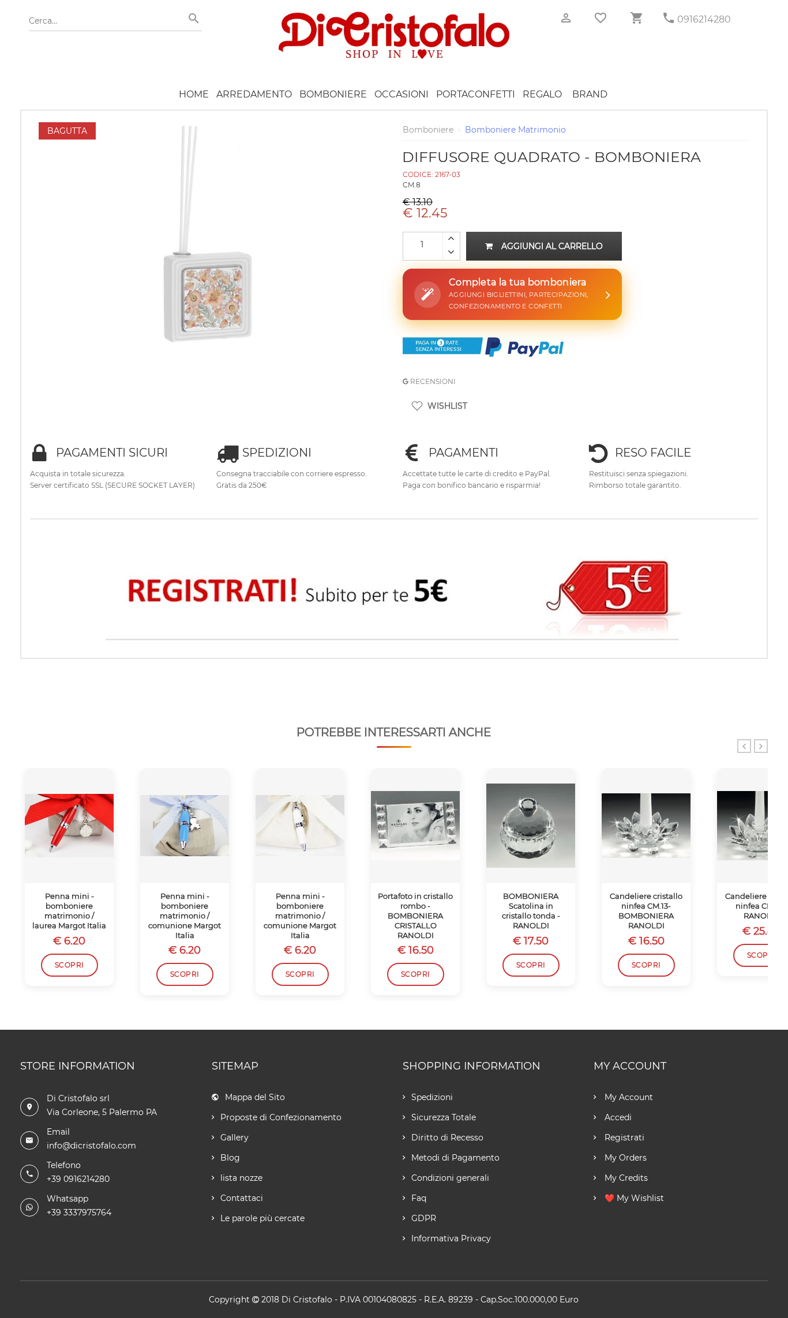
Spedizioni (432, 1097)
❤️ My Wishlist (633, 1198)
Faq (418, 1198)
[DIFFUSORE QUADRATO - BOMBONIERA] (212, 128)
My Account (627, 1097)
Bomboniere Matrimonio (515, 130)
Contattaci (241, 1198)
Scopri (69, 965)
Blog (230, 1158)
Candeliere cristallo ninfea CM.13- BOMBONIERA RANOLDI (646, 910)
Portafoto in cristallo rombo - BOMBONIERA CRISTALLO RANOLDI (415, 915)
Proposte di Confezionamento (281, 1117)
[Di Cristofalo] (394, 16)
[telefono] (668, 18)
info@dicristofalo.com (91, 1145)
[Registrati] (393, 594)
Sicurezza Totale (443, 1117)
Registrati (623, 1137)
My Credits (625, 1178)
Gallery (234, 1137)
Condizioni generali (450, 1178)
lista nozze (241, 1178)
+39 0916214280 (78, 1179)
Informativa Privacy (451, 1238)
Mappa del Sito (255, 1097)
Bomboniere (333, 94)
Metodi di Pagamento (455, 1158)
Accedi (617, 1117)
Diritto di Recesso (447, 1137)
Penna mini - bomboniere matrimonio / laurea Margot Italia (69, 910)
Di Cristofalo (307, 1299)
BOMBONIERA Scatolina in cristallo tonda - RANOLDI (531, 910)
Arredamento (254, 94)
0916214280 (704, 19)
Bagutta (67, 131)
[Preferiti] (600, 18)
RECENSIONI (432, 381)
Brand (589, 94)
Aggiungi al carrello (552, 246)
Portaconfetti (475, 94)
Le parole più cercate (262, 1218)
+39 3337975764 (79, 1212)
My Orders (624, 1158)
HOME (194, 94)
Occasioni (401, 94)
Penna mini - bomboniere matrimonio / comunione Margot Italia (184, 915)
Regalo (542, 94)
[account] (566, 18)
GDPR (423, 1218)
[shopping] (636, 18)
